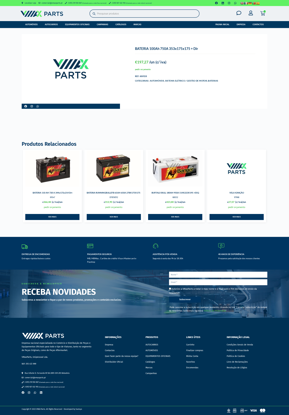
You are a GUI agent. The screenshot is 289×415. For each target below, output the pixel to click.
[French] (246, 3)
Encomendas (192, 367)
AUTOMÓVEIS (31, 24)
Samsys (79, 409)
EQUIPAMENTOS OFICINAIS (77, 24)
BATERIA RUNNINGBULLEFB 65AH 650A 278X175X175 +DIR (116, 192)
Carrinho (190, 344)
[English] (242, 3)
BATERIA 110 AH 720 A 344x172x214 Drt (52, 192)
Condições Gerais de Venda (240, 344)
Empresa (241, 24)
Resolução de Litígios (237, 367)
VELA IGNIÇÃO (236, 192)
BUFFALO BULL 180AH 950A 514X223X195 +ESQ (175, 192)
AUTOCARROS (51, 24)
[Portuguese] (254, 3)
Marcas (137, 24)
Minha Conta (192, 356)
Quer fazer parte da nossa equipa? (121, 356)
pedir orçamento (143, 69)
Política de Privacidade (215, 311)
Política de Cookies (236, 356)
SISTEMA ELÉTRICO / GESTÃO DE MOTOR (186, 80)
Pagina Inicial (222, 24)
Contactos (258, 24)
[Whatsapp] (235, 3)
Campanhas (102, 24)
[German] (250, 3)
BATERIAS (213, 80)
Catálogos (120, 24)
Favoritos (190, 362)
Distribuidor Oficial (114, 362)
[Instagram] (229, 3)
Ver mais (52, 217)
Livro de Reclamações (237, 362)
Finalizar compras (194, 350)
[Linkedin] (222, 3)
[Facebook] (216, 3)
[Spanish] (258, 3)
